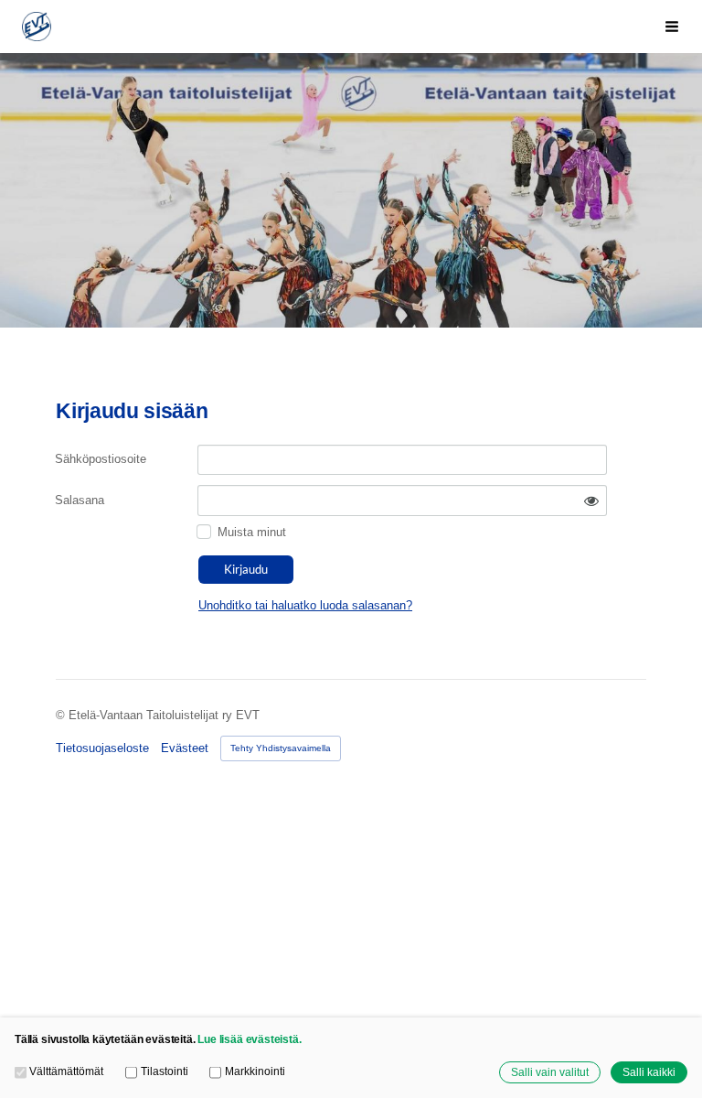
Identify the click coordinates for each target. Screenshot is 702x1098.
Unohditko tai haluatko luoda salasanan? (305, 605)
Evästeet (184, 748)
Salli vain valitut (550, 1072)
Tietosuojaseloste (102, 748)
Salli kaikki (648, 1072)
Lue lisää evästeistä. (249, 1039)
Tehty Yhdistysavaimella (280, 748)
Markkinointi (254, 1071)
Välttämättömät (66, 1071)
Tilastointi (164, 1071)
